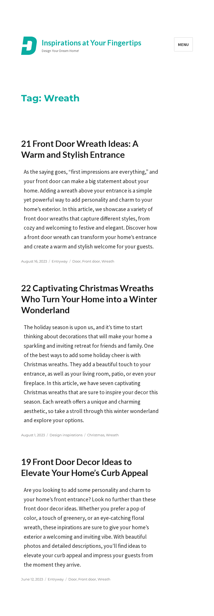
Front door (91, 261)
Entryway (60, 261)
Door (76, 261)
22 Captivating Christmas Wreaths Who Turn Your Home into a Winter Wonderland (89, 299)
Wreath (108, 261)
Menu (183, 44)
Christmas (95, 435)
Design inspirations (66, 435)
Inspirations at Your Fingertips (91, 42)
